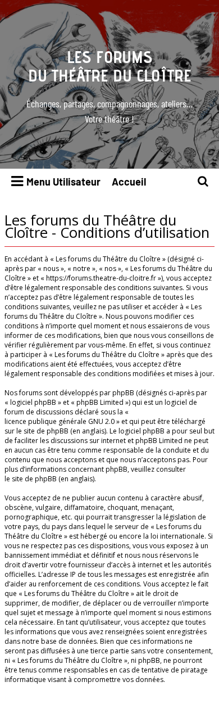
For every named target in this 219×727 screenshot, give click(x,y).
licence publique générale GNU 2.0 (59, 421)
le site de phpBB (42, 431)
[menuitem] (203, 181)
